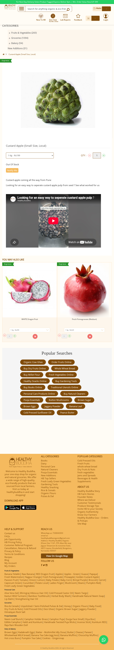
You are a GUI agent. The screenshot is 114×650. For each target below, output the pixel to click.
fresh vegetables (85, 472)
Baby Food (94, 606)
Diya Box (89, 619)
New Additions (48, 475)
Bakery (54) (17, 43)
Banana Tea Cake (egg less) (44, 635)
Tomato (23, 579)
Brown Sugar (84, 399)
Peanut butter (67, 412)
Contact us (9, 533)
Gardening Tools (49, 484)
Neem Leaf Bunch (13, 619)
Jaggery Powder (52, 406)
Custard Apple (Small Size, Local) (22, 54)
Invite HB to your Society (90, 508)
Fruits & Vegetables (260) (24, 32)
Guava (84, 573)
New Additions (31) (17, 48)
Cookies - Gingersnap (53, 638)
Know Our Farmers (87, 514)
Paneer (88, 632)
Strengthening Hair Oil (26, 598)
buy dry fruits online (35, 368)
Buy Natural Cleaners (74, 393)
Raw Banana (28, 573)
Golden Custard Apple (87, 576)
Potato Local (41, 582)
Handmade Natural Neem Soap (88, 595)
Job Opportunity (12, 539)
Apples (59, 573)
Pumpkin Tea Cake (31, 638)
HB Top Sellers (48, 478)
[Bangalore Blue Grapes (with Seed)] (86, 290)
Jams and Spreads (86, 475)
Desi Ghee (48, 609)
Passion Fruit (11, 579)
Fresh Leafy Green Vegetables (56, 481)
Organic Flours (48, 493)
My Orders (9, 565)
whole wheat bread (65, 368)
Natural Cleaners (49, 469)
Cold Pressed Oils (86, 460)
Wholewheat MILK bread (17, 635)
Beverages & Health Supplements (87, 480)
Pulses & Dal (47, 496)
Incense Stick (83, 622)
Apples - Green (71, 573)
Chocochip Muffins (87, 635)
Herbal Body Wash (60, 595)
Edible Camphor (12, 622)
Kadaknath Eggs (26, 632)
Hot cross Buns (12, 638)
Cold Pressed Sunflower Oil (37, 412)
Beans (81, 582)
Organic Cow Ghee (33, 362)
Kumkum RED (99, 622)
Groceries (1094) (19, 37)
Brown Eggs (30, 406)
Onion (32, 579)
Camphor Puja (56, 619)
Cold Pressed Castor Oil (61, 592)
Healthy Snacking (49, 487)
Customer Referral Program (18, 545)
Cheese (79, 632)
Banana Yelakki (12, 573)
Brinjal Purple (80, 579)
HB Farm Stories (85, 493)
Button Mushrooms (59, 399)
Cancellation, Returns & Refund (20, 548)
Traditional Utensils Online (64, 387)
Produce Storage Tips (88, 505)
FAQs (7, 536)
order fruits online (61, 362)
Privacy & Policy (12, 551)
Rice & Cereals (48, 490)
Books (44, 460)
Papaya (93, 573)
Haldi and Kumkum (32, 622)
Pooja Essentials (32, 399)
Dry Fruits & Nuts (86, 469)
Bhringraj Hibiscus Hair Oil (33, 592)
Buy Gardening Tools (66, 381)
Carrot (102, 579)
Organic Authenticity (87, 511)
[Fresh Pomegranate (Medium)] (32, 290)
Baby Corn (65, 579)
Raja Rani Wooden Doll (16, 625)
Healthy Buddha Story (88, 490)
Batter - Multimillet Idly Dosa (50, 632)
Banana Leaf (75, 406)
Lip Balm (9, 598)
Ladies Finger (56, 582)
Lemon (40, 579)
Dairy (43, 463)
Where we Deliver (86, 499)
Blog (6, 560)
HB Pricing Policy (13, 542)
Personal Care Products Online (39, 393)
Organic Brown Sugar (66, 609)
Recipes (8, 557)
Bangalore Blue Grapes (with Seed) (86, 319)
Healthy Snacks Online (35, 381)
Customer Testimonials (89, 502)
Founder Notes (85, 496)
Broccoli (93, 579)
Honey (67, 606)
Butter (70, 632)
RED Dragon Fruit (45, 573)
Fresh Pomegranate (52, 576)
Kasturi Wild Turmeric (15, 595)
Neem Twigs (81, 592)
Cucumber (28, 582)
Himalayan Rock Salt (14, 611)
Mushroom (70, 582)
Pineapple (69, 576)
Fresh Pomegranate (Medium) (31, 319)
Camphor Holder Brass (36, 619)
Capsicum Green (12, 582)
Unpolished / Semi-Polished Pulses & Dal (41, 606)
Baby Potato (52, 579)
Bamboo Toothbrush (39, 595)
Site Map (81, 523)
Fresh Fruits (83, 463)
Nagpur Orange (33, 576)
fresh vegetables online (61, 374)
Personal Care (48, 466)
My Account (10, 562)
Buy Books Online (33, 387)
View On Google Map (57, 555)
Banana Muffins (68, 635)
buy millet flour (32, 374)
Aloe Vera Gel (11, 592)
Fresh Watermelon (13, 576)
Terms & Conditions (14, 554)
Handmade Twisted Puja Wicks (59, 622)
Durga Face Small (74, 619)
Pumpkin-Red (93, 582)
